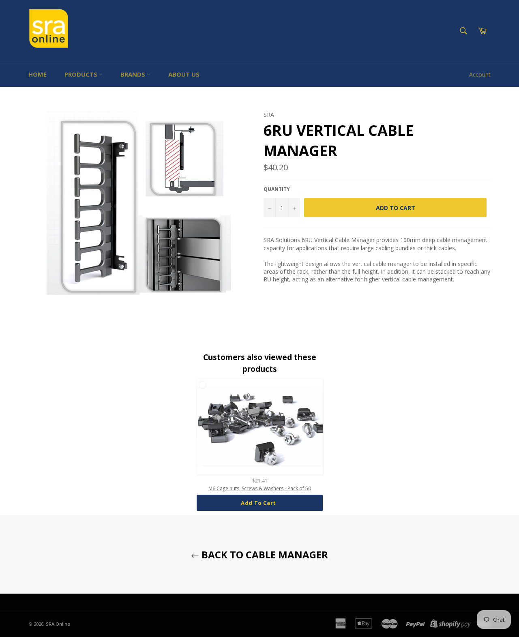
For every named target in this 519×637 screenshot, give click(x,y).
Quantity (277, 189)
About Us (183, 74)
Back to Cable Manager (263, 554)
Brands (133, 74)
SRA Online (58, 624)
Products (81, 74)
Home (37, 74)
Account (480, 74)
